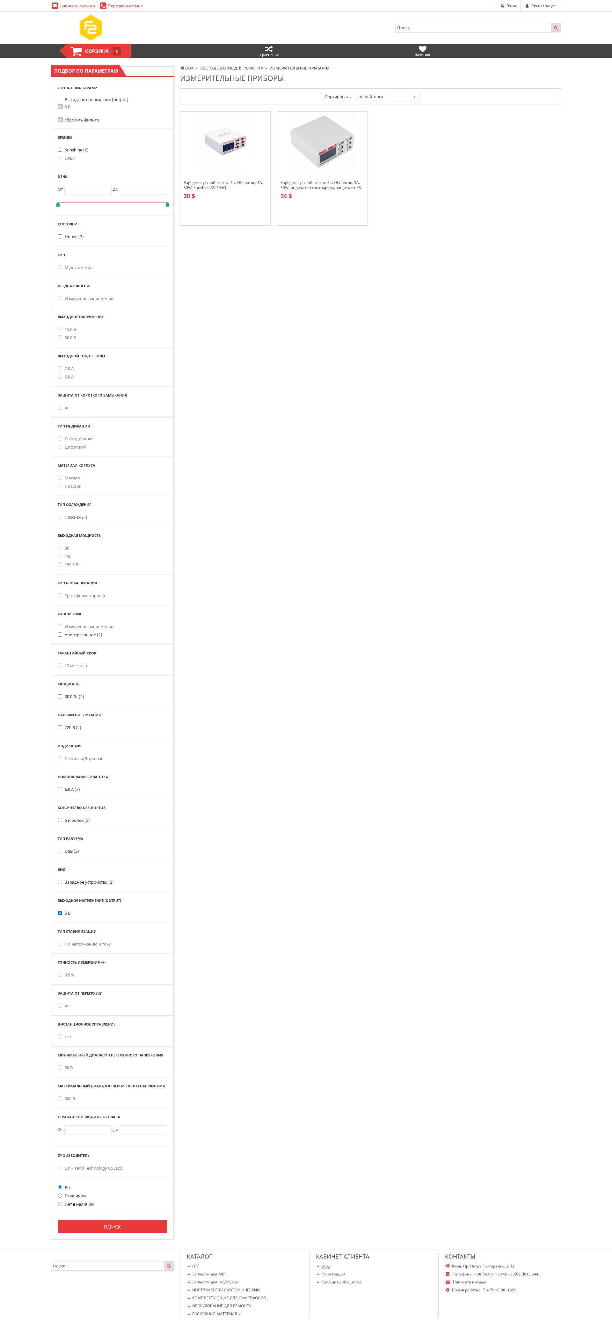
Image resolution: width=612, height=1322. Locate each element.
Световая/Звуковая (84, 758)
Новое (74, 236)
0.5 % (70, 975)
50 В (69, 1067)
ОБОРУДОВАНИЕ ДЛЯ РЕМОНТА (221, 1306)
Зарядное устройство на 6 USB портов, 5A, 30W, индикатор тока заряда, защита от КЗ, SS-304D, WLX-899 (321, 185)
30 (67, 548)
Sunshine (77, 150)
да (67, 408)
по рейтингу (371, 96)
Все (68, 1187)
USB (72, 851)
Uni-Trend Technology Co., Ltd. (94, 1168)
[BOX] (91, 28)
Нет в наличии (79, 1204)
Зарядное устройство (89, 882)
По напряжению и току (88, 944)
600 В (70, 1098)
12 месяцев (76, 665)
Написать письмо (77, 6)
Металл (72, 478)
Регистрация (333, 1274)
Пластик (73, 486)
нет (68, 1037)
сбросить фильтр (82, 120)
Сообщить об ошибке (341, 1282)
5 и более (77, 820)
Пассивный (76, 517)
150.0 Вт (72, 564)
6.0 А (72, 789)
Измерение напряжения (89, 298)
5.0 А (69, 377)
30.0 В (70, 337)
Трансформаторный (85, 595)
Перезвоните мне (125, 6)
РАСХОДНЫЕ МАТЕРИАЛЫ (216, 1314)
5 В (67, 107)
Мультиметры (79, 267)
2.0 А (69, 368)
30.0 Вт (74, 696)
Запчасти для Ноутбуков (215, 1282)
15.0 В (70, 329)
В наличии (75, 1196)
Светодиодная (79, 439)
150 (68, 556)
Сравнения (269, 54)
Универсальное (83, 635)
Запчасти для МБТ (209, 1274)
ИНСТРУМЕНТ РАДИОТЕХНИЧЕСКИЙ (226, 1290)
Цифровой (75, 447)
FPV (195, 1266)
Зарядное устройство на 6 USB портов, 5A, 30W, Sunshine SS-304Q (223, 185)
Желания (422, 54)
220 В (73, 727)
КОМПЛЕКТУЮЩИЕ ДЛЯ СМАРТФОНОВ (229, 1298)
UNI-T (70, 158)
